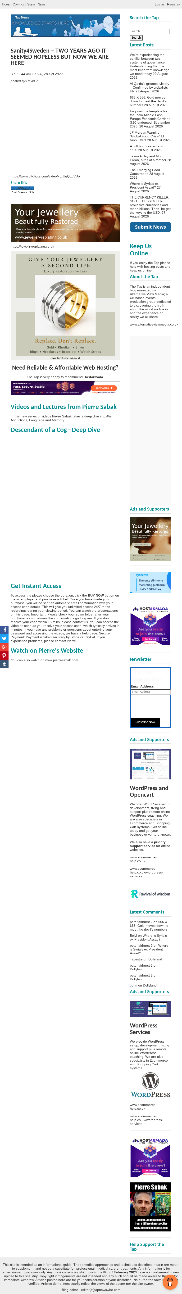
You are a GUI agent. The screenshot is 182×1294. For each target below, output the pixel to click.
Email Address (142, 686)
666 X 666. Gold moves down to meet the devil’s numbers (148, 101)
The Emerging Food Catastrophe (145, 172)
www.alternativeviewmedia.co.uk (154, 324)
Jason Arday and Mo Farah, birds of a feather (148, 158)
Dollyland (155, 959)
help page (89, 633)
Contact (18, 4)
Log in (159, 4)
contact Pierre (65, 641)
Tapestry (136, 959)
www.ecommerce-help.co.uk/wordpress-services (146, 872)
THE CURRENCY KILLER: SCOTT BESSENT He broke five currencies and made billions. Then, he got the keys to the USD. (150, 204)
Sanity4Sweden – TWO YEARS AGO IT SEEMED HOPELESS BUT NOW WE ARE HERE (60, 57)
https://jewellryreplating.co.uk (32, 246)
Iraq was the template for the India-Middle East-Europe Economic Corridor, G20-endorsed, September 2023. (150, 118)
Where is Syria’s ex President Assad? (144, 185)
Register (173, 4)
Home (6, 4)
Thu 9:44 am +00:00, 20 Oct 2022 (38, 74)
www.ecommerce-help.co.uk (143, 859)
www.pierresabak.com (61, 660)
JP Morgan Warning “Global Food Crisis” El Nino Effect (147, 136)
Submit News (36, 4)
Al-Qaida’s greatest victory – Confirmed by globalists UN (149, 87)
